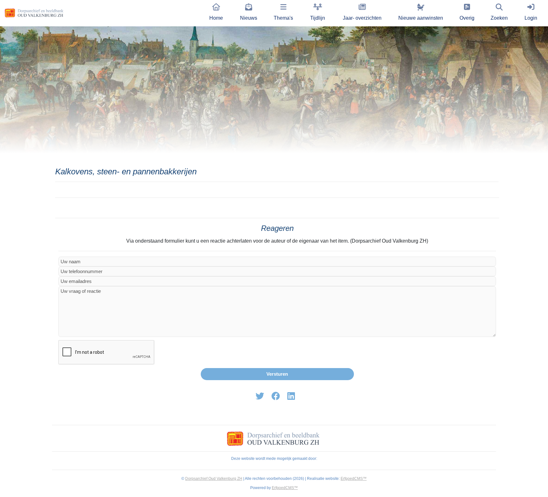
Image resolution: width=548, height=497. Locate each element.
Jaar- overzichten (362, 18)
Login (531, 18)
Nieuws (248, 18)
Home (216, 18)
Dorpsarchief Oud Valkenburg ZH (213, 478)
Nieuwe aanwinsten (420, 18)
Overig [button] (467, 18)
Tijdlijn (317, 18)
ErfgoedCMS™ (354, 478)
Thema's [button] (283, 18)
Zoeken (499, 18)
